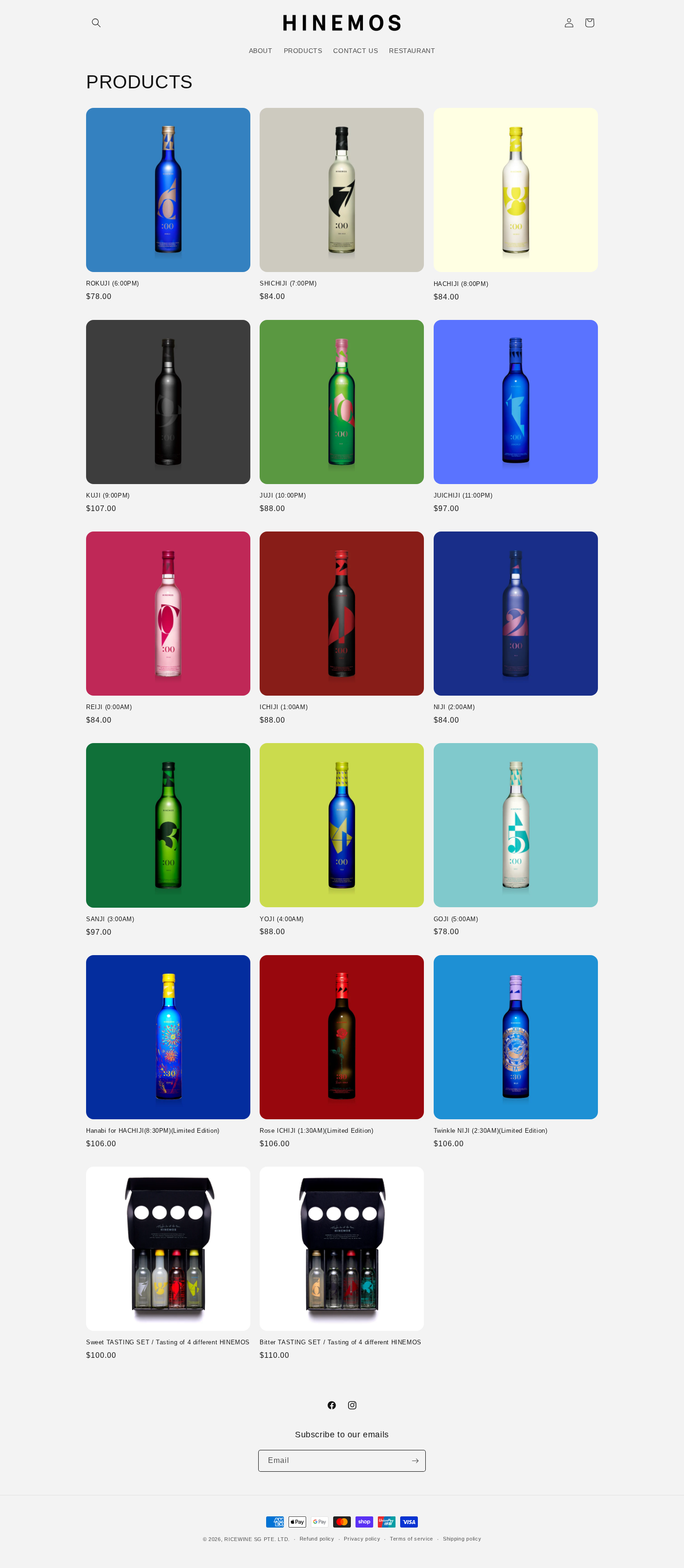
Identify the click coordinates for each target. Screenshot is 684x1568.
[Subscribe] (415, 1461)
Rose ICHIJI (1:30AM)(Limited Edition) (316, 1130)
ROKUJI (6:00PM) (112, 283)
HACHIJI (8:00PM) (461, 283)
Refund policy (317, 1538)
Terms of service (411, 1538)
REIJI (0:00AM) (109, 707)
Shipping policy (462, 1538)
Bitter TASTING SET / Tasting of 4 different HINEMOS (341, 1342)
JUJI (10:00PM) (283, 495)
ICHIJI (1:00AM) (284, 707)
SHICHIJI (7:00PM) (288, 283)
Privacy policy (362, 1538)
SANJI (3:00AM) (110, 919)
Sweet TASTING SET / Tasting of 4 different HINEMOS (168, 1342)
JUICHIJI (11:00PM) (463, 495)
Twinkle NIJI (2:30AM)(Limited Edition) (491, 1130)
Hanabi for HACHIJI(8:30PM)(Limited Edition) (153, 1130)
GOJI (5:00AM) (456, 919)
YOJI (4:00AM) (282, 919)
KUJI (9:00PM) (108, 495)
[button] (96, 23)
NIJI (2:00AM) (454, 707)
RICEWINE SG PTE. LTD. (257, 1539)
